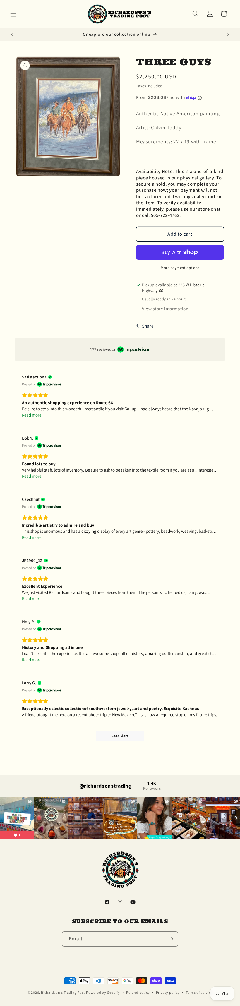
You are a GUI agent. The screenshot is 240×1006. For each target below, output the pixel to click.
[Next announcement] (228, 34)
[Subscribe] (171, 939)
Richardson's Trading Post (63, 992)
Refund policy (138, 992)
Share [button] (148, 326)
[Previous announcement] (12, 34)
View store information (165, 308)
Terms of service (199, 992)
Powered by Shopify (103, 992)
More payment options (180, 267)
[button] (13, 14)
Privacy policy (168, 992)
